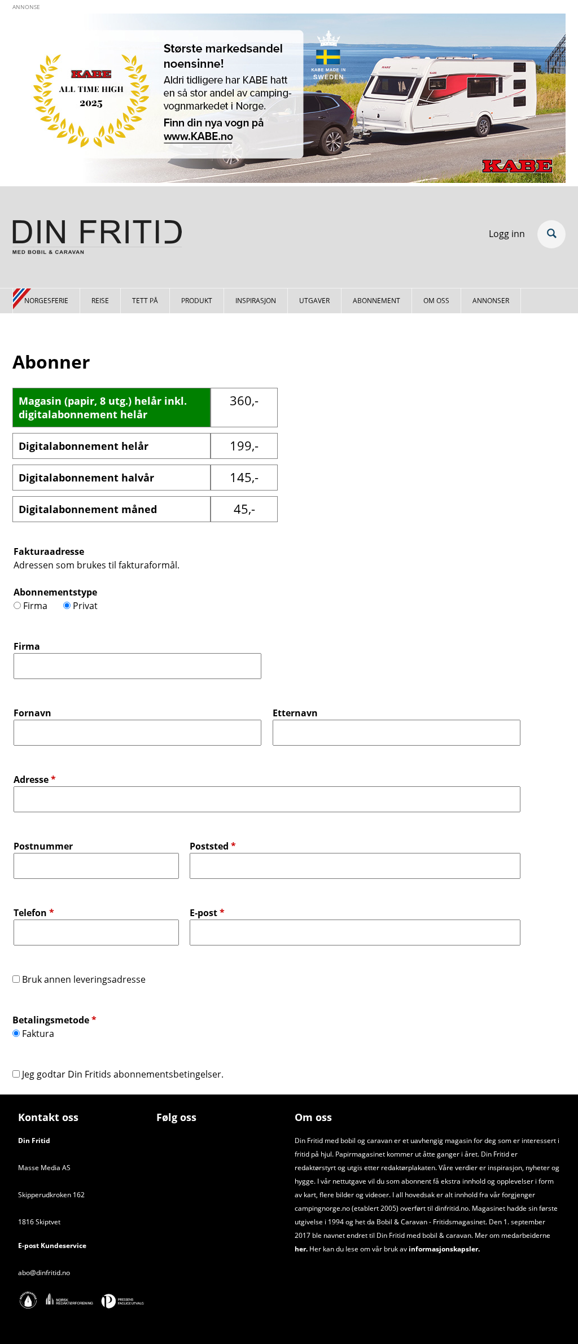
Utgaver (314, 300)
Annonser (490, 300)
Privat (85, 605)
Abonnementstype (55, 592)
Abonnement (376, 300)
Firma (35, 605)
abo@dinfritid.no (44, 1272)
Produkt (196, 300)
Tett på (145, 300)
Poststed (213, 846)
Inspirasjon (255, 300)
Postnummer (43, 846)
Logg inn (507, 233)
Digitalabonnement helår (83, 446)
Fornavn (32, 713)
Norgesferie (46, 300)
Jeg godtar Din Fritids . (123, 1074)
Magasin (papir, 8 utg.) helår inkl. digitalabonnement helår (103, 407)
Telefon (34, 913)
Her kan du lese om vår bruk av (358, 1249)
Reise (100, 300)
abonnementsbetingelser (167, 1074)
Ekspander (551, 234)
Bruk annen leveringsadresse (84, 979)
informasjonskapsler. (443, 1249)
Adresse (35, 779)
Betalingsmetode (54, 1020)
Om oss (436, 300)
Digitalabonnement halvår (86, 477)
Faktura (38, 1033)
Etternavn (295, 713)
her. (301, 1249)
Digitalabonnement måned (88, 509)
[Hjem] (97, 239)
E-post (207, 913)
